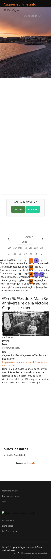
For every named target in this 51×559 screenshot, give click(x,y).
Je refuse (15, 297)
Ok (4, 297)
